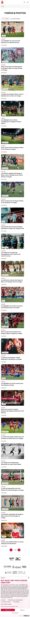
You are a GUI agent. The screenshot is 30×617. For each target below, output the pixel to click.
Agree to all (7, 610)
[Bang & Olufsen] (21, 572)
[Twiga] (24, 567)
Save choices (15, 612)
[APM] (11, 559)
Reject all (22, 610)
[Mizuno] (18, 559)
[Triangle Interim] (8, 572)
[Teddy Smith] (15, 572)
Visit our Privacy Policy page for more (9, 606)
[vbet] (16, 567)
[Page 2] (19, 550)
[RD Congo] (7, 567)
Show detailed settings (6, 604)
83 (15, 550)
